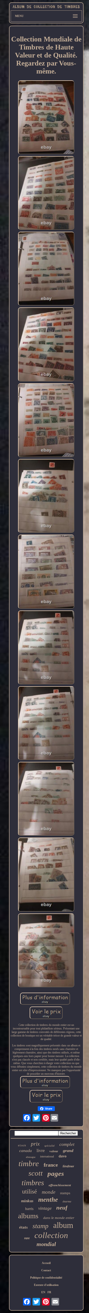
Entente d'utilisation (46, 1285)
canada (25, 1150)
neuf (61, 1207)
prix (35, 1144)
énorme (67, 1201)
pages (55, 1173)
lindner (68, 1166)
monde (48, 1192)
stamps (65, 1193)
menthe (48, 1199)
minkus (27, 1201)
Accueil (46, 1263)
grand (68, 1150)
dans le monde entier (58, 1218)
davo (62, 1156)
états (23, 1227)
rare (27, 1238)
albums (28, 1216)
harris (29, 1209)
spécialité (49, 1145)
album (63, 1225)
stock (22, 1145)
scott (35, 1173)
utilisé (29, 1191)
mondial (46, 1244)
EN (43, 1292)
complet (67, 1144)
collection (51, 1235)
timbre (29, 1163)
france (51, 1165)
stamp (40, 1226)
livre (41, 1150)
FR (49, 1292)
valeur (53, 1151)
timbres (33, 1182)
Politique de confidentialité (46, 1277)
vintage (45, 1208)
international (47, 1156)
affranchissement (60, 1185)
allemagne (30, 1157)
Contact (46, 1270)
